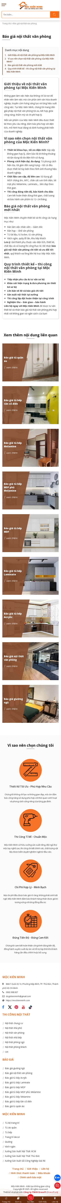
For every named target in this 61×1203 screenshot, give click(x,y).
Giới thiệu (32, 1169)
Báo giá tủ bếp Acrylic (16, 1077)
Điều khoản (44, 1173)
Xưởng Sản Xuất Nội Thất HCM (20, 1151)
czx (6, 1051)
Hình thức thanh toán (23, 1173)
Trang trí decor (12, 1137)
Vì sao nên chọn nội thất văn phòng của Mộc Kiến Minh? (30, 60)
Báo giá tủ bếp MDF (15, 1087)
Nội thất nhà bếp (13, 1037)
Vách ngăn (10, 1146)
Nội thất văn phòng (14, 1032)
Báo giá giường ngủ (15, 1068)
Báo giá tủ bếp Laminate (17, 1082)
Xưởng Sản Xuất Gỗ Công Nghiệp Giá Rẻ (25, 1160)
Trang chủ (6, 23)
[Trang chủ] (30, 3)
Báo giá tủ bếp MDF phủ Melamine (23, 1091)
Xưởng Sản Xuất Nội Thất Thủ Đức (22, 1155)
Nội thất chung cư (14, 1023)
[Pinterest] (17, 1006)
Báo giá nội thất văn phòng (18, 1072)
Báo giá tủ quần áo (14, 1106)
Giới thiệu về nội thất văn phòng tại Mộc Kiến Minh (31, 55)
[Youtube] (24, 1006)
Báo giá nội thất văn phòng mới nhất (25, 65)
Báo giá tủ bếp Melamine (17, 1096)
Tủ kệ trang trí (12, 1122)
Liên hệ (45, 1169)
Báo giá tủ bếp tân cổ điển (18, 1101)
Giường (8, 1141)
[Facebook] (4, 1006)
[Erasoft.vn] (52, 1192)
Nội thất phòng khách (16, 1046)
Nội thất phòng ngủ (15, 1042)
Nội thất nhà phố (13, 1027)
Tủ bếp (8, 1132)
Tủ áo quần (11, 1127)
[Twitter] (11, 1008)
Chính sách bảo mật (30, 1177)
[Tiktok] (30, 1006)
